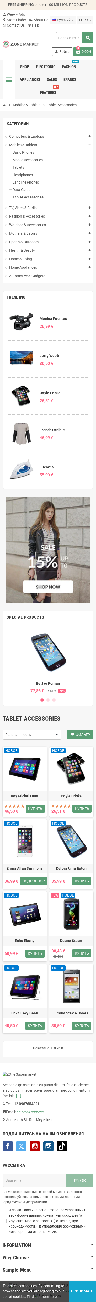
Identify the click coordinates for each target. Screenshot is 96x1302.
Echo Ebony (24, 941)
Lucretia (47, 467)
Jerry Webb (49, 356)
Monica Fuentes (53, 319)
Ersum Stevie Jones (71, 1013)
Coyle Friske (50, 393)
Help (33, 25)
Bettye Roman (48, 683)
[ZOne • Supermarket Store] (21, 44)
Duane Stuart (71, 941)
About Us (38, 20)
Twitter (21, 1146)
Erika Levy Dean (24, 1013)
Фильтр (80, 734)
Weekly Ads (14, 14)
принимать (82, 1291)
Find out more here (42, 1297)
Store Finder (14, 20)
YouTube (35, 1146)
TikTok (62, 1146)
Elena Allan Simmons (24, 868)
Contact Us (14, 25)
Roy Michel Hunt (24, 796)
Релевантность (18, 735)
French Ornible (52, 430)
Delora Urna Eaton (71, 868)
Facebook (8, 1146)
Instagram (48, 1146)
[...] (18, 1096)
